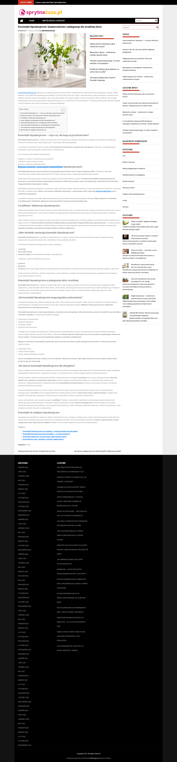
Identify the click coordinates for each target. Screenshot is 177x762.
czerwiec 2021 (23, 667)
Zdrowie (125, 207)
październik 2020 (24, 702)
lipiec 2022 (22, 611)
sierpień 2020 (23, 710)
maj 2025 (21, 532)
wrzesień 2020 (23, 706)
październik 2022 (24, 606)
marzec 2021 (23, 680)
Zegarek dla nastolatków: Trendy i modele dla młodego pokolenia (71, 489)
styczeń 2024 (23, 576)
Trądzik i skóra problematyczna (133, 194)
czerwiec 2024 (23, 563)
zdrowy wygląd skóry (103, 191)
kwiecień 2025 (23, 537)
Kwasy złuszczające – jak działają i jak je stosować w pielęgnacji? (72, 513)
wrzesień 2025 (23, 515)
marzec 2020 (23, 732)
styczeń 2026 (23, 498)
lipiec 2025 (22, 524)
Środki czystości (128, 181)
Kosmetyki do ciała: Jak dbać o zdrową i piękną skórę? (43, 439)
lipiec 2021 (22, 663)
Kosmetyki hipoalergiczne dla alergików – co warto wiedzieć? (46, 434)
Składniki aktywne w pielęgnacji (134, 175)
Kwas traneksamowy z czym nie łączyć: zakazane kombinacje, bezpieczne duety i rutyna (70, 501)
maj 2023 (21, 580)
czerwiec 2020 (23, 719)
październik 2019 (24, 745)
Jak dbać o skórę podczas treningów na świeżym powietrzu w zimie (72, 523)
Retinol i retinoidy (128, 162)
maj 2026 (21, 480)
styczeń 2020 (23, 741)
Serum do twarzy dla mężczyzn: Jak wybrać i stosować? (71, 479)
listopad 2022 (23, 602)
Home (31, 21)
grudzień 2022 (23, 597)
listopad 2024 (23, 545)
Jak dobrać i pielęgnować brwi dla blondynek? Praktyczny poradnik (97, 451)
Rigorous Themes (104, 758)
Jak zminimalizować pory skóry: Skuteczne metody (70, 562)
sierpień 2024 (23, 554)
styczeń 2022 (23, 637)
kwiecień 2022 (23, 624)
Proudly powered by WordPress (77, 758)
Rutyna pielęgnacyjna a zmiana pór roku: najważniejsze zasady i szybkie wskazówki (72, 583)
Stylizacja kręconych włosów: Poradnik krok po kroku (36, 451)
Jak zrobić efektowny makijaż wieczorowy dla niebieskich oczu (70, 469)
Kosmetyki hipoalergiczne (27, 93)
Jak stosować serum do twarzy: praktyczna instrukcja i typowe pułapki (70, 535)
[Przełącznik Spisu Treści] (62, 110)
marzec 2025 (23, 541)
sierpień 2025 (23, 519)
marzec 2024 (23, 571)
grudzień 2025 (23, 502)
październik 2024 (24, 550)
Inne (124, 156)
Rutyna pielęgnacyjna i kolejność (134, 168)
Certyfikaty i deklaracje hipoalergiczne (33, 118)
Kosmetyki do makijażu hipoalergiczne (33, 130)
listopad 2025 (23, 506)
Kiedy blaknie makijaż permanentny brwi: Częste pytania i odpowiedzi (71, 610)
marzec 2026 (23, 489)
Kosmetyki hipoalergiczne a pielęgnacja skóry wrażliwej (39, 122)
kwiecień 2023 (23, 584)
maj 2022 (21, 619)
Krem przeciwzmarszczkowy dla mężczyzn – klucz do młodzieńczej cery (71, 622)
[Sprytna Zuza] (21, 21)
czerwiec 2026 (23, 476)
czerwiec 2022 (23, 615)
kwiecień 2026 (23, 485)
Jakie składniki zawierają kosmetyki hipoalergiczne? (38, 120)
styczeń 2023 (23, 593)
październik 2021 (24, 650)
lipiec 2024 (22, 558)
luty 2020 (21, 736)
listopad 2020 (23, 697)
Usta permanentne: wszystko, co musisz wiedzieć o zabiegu (70, 648)
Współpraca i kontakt (53, 21)
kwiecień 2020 (23, 728)
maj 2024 (21, 567)
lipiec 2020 (22, 715)
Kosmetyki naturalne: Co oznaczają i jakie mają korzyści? (45, 436)
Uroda (28, 445)
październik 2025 (24, 511)
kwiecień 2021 (23, 676)
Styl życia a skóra (128, 188)
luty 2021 (21, 684)
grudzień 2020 (23, 693)
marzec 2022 (23, 628)
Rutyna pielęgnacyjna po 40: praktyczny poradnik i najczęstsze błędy (71, 598)
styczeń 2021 (23, 689)
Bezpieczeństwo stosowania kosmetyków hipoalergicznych (41, 115)
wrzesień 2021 (23, 654)
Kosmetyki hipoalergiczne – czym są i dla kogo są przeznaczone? (43, 113)
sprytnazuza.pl (48, 30)
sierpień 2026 (23, 467)
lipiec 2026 (22, 472)
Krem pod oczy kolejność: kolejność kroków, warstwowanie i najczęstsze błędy (72, 549)
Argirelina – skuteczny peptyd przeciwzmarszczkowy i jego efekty (71, 571)
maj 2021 (21, 671)
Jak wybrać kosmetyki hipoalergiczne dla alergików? (38, 127)
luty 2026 (21, 493)
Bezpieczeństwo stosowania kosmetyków (40, 166)
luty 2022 (21, 632)
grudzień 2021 (23, 641)
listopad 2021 (23, 645)
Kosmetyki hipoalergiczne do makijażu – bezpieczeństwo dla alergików (50, 431)
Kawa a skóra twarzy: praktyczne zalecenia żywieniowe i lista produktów (71, 636)
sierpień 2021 (23, 658)
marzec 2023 (23, 589)
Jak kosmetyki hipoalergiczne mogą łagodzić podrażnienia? (40, 125)
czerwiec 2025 (23, 528)
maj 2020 (21, 723)
